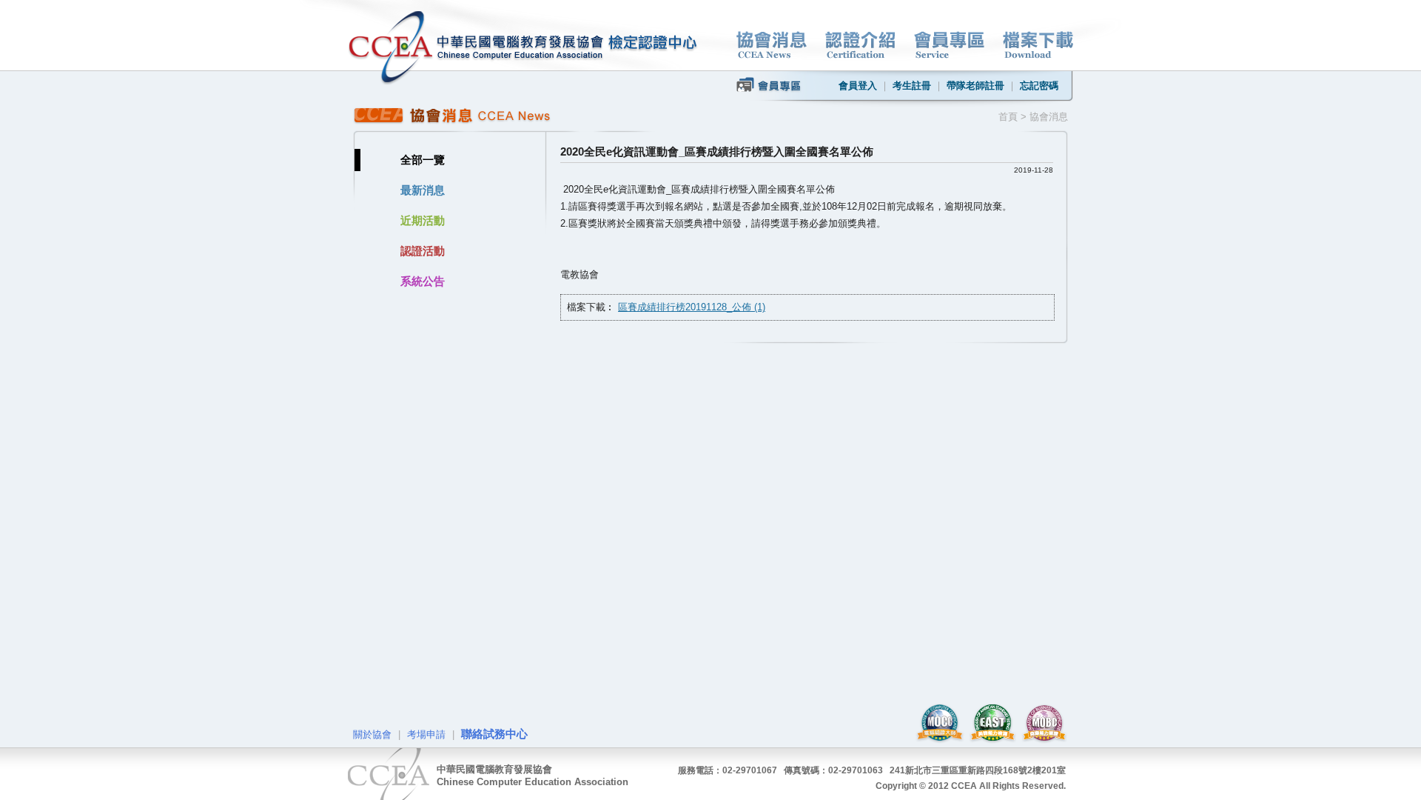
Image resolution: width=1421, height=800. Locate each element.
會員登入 (858, 85)
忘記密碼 (1039, 85)
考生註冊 (912, 85)
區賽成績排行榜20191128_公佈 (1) (691, 307)
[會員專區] (949, 45)
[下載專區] (1038, 45)
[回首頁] (476, 48)
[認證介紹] (860, 45)
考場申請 (426, 734)
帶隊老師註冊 (975, 85)
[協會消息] (771, 45)
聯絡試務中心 (494, 733)
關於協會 (372, 734)
